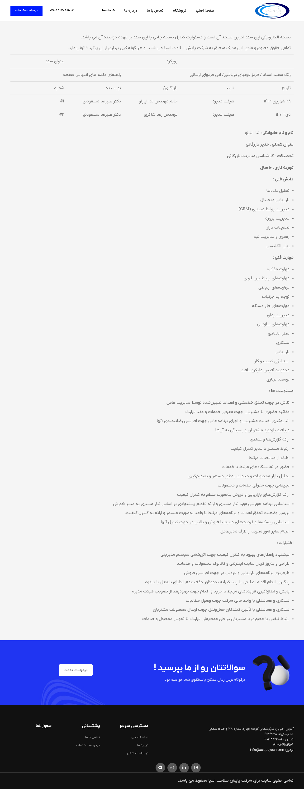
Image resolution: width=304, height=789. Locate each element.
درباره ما (142, 745)
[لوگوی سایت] (272, 10)
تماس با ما (92, 737)
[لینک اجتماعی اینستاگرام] (196, 767)
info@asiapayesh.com (267, 750)
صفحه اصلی (139, 737)
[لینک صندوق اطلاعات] (62, 10)
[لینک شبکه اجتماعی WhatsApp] (172, 767)
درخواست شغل (137, 753)
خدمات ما (108, 11)
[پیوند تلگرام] (160, 767)
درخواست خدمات (26, 11)
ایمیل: (289, 750)
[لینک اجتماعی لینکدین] (184, 767)
